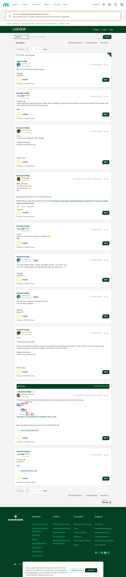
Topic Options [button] (20, 43)
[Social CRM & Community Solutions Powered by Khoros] (106, 502)
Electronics (36, 535)
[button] (19, 80)
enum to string (22, 61)
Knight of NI (88, 201)
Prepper (99, 201)
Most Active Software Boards (46, 24)
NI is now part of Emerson (83, 524)
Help (111, 29)
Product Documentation (103, 528)
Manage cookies (77, 570)
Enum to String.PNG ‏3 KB (29, 430)
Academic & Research (40, 524)
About (76, 528)
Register (96, 29)
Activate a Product (101, 536)
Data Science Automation (60, 201)
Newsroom (78, 536)
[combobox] (65, 37)
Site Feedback (100, 545)
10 (23, 482)
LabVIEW (61, 24)
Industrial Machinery (39, 543)
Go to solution (30, 55)
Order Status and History (62, 528)
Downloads (99, 524)
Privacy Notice (61, 570)
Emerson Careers (80, 532)
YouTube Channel (28, 203)
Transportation (37, 556)
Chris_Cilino (105, 386)
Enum (23, 206)
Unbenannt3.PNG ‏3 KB (28, 471)
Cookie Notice (33, 572)
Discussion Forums (28, 24)
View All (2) (20, 209)
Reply (106, 80)
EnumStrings (30, 206)
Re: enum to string (23, 93)
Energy (34, 539)
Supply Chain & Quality (82, 540)
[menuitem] (16, 5)
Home (9, 24)
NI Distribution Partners (61, 524)
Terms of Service (59, 536)
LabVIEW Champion (77, 201)
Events (76, 545)
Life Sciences (37, 547)
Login (104, 29)
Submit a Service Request (104, 540)
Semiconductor (37, 551)
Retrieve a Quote (59, 532)
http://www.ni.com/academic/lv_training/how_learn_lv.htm (36, 416)
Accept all (91, 570)
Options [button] (106, 65)
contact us (50, 17)
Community (16, 24)
